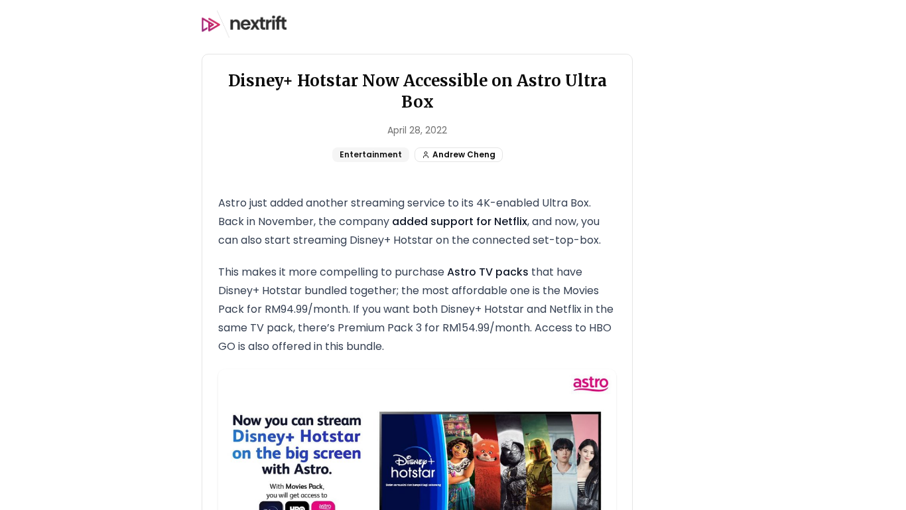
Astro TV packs (488, 272)
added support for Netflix (459, 221)
